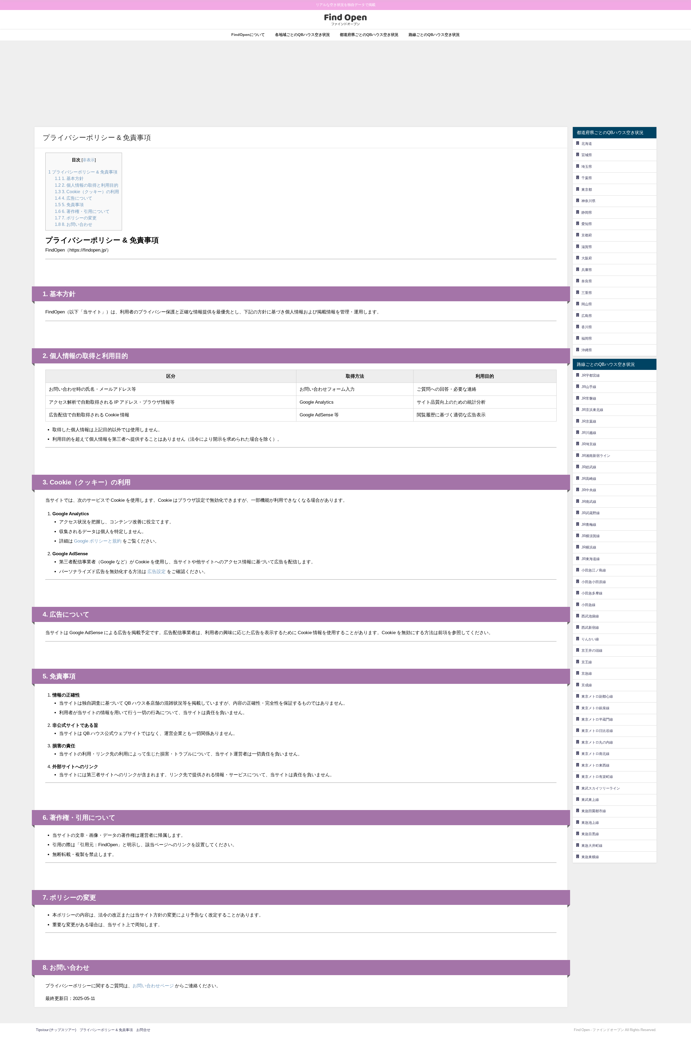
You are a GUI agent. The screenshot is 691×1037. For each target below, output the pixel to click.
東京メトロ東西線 (595, 765)
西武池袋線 (590, 616)
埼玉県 (586, 166)
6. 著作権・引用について (82, 211)
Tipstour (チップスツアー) (56, 1030)
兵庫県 (586, 270)
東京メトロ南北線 (595, 753)
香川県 (586, 327)
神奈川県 (588, 201)
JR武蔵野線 (590, 513)
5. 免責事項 (69, 204)
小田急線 (588, 605)
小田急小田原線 (593, 582)
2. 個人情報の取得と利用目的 (86, 185)
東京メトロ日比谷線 (597, 730)
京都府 (586, 235)
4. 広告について (73, 198)
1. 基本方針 (69, 178)
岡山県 (586, 304)
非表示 (89, 160)
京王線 (586, 662)
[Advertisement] (345, 81)
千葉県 (586, 178)
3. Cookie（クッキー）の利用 (87, 191)
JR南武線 (588, 501)
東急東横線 (590, 857)
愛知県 (586, 224)
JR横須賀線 (590, 536)
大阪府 (586, 258)
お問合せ (143, 1030)
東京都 (586, 189)
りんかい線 (590, 639)
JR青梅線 (588, 524)
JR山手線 (588, 387)
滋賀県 (586, 247)
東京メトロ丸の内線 (597, 742)
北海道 (586, 143)
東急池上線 (590, 822)
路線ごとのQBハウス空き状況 (434, 34)
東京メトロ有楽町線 (597, 776)
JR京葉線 (588, 421)
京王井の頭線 (591, 650)
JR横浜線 (588, 547)
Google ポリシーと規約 (97, 540)
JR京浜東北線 (592, 410)
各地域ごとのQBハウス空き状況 (302, 34)
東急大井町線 (591, 845)
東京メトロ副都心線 (597, 696)
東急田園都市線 (593, 811)
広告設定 (156, 571)
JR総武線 (588, 467)
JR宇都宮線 (590, 375)
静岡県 (586, 212)
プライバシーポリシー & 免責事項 (82, 172)
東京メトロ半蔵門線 (597, 719)
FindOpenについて (248, 34)
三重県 (586, 293)
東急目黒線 (590, 834)
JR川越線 (588, 432)
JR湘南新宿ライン (595, 455)
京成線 (586, 685)
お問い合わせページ (153, 985)
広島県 (586, 315)
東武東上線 (590, 799)
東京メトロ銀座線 (595, 708)
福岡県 (586, 338)
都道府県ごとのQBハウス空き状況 (369, 34)
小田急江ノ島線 (593, 570)
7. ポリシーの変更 (76, 218)
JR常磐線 (588, 398)
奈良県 (586, 281)
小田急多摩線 (591, 593)
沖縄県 (586, 350)
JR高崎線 (588, 478)
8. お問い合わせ (73, 224)
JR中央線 (588, 490)
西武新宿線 (590, 627)
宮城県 (586, 155)
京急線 (586, 673)
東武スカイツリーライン (600, 788)
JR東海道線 (590, 559)
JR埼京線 (588, 444)
